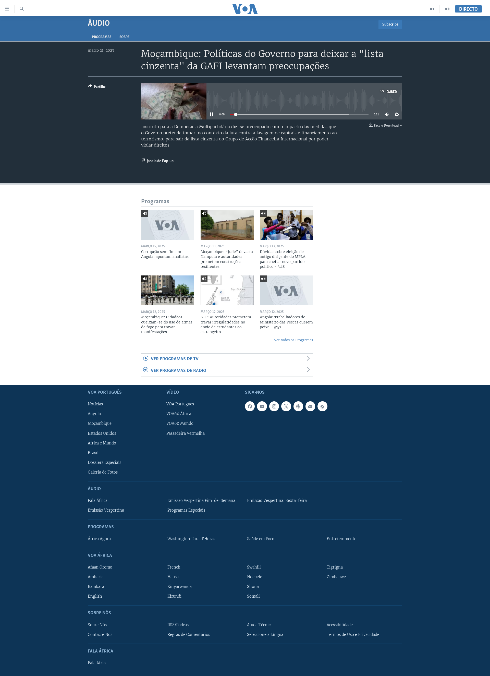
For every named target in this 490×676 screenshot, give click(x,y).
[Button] (97, 87)
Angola (94, 414)
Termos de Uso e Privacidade (353, 634)
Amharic (95, 577)
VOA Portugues (180, 404)
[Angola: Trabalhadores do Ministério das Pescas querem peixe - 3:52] (286, 290)
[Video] (432, 9)
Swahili (254, 567)
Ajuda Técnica (260, 625)
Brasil (93, 453)
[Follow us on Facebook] (250, 406)
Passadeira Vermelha (185, 433)
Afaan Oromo (100, 567)
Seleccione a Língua (265, 634)
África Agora (99, 539)
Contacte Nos (100, 634)
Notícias (95, 404)
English (95, 596)
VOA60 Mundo (179, 423)
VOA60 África (178, 414)
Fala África (97, 500)
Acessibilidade (340, 625)
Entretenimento (342, 539)
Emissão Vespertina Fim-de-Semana (201, 500)
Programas (101, 37)
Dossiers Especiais (104, 462)
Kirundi (174, 596)
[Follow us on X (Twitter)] (286, 406)
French (173, 567)
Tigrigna (335, 567)
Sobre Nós (97, 625)
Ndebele (254, 577)
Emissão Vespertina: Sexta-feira (277, 500)
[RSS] (322, 406)
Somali (253, 596)
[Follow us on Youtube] (262, 406)
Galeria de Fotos (103, 472)
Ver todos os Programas (293, 340)
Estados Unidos (102, 433)
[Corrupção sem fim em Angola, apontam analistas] (167, 225)
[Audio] (447, 9)
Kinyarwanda (179, 586)
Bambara (96, 586)
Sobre (124, 37)
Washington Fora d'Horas (191, 539)
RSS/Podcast (178, 625)
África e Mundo (102, 443)
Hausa (173, 577)
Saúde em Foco (260, 539)
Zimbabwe (336, 577)
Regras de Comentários (188, 634)
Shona (253, 586)
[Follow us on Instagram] (274, 406)
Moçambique (100, 423)
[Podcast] (298, 406)
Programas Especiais (186, 510)
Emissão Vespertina (106, 510)
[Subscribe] (310, 406)
